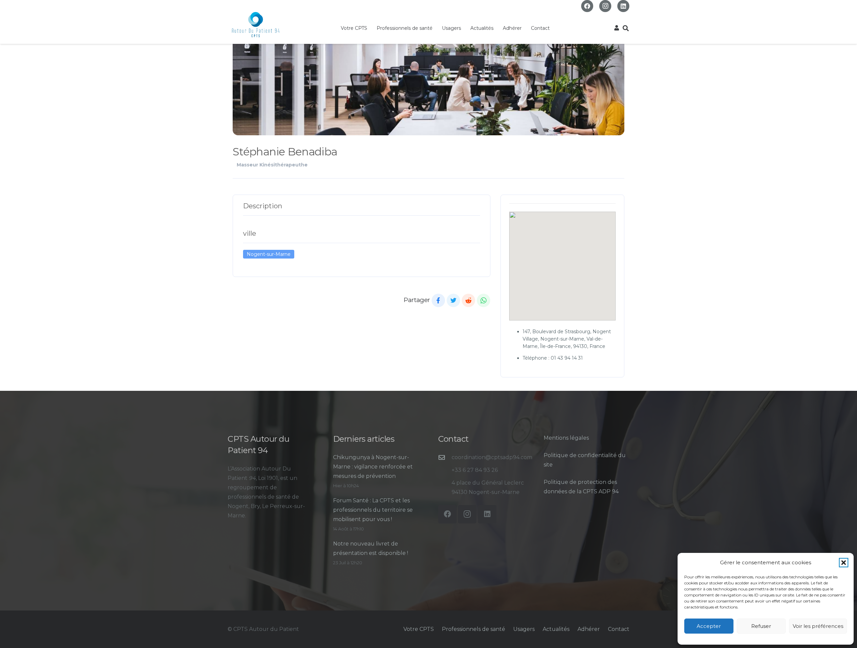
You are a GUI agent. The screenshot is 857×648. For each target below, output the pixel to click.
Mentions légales (566, 438)
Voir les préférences (818, 626)
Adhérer (588, 629)
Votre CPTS (418, 629)
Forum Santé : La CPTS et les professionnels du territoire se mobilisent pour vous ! (373, 509)
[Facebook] (587, 6)
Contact (618, 629)
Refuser (761, 626)
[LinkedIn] (623, 6)
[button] (843, 562)
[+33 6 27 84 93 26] (445, 470)
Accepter (709, 626)
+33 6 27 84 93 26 (475, 470)
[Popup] (616, 28)
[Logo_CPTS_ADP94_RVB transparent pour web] (256, 25)
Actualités (556, 629)
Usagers (524, 629)
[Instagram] (605, 6)
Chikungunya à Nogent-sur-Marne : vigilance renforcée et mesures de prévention (373, 466)
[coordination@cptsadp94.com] (445, 457)
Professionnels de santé (473, 629)
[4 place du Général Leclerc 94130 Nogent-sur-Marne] (445, 487)
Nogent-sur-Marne (269, 254)
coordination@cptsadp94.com (492, 457)
